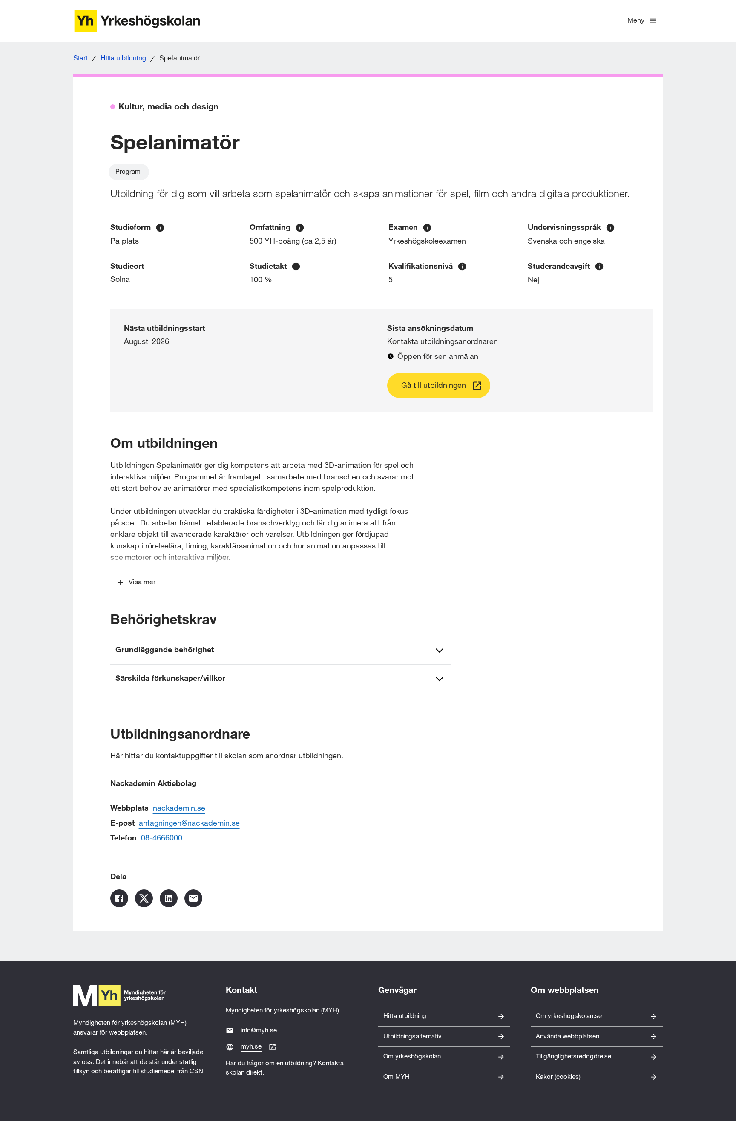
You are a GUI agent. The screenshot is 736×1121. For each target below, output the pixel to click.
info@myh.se (259, 1030)
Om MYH (396, 1077)
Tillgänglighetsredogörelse (573, 1056)
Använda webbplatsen (567, 1036)
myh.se (251, 1046)
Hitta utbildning (123, 58)
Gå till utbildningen (433, 385)
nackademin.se (179, 808)
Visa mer (142, 582)
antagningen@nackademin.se (189, 823)
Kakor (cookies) (558, 1077)
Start (80, 58)
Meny (635, 20)
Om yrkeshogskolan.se (569, 1016)
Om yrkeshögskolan (412, 1056)
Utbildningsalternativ (412, 1036)
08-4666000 (161, 838)
